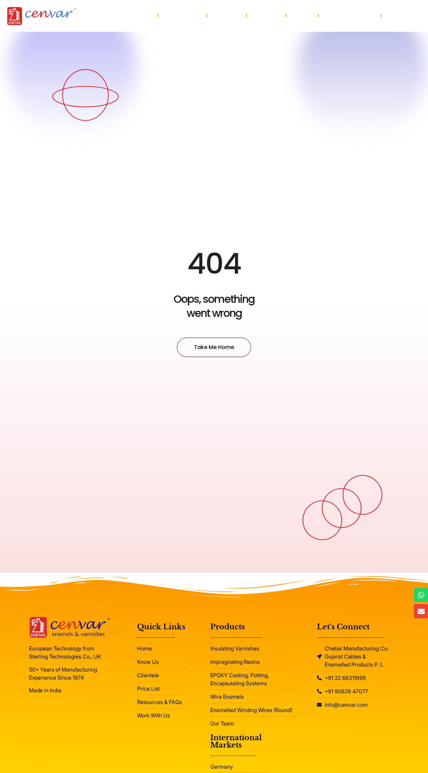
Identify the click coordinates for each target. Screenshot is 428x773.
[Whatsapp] (421, 595)
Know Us (226, 15)
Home (141, 15)
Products (178, 15)
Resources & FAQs (349, 15)
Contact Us (404, 15)
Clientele (266, 15)
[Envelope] (421, 611)
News (302, 15)
